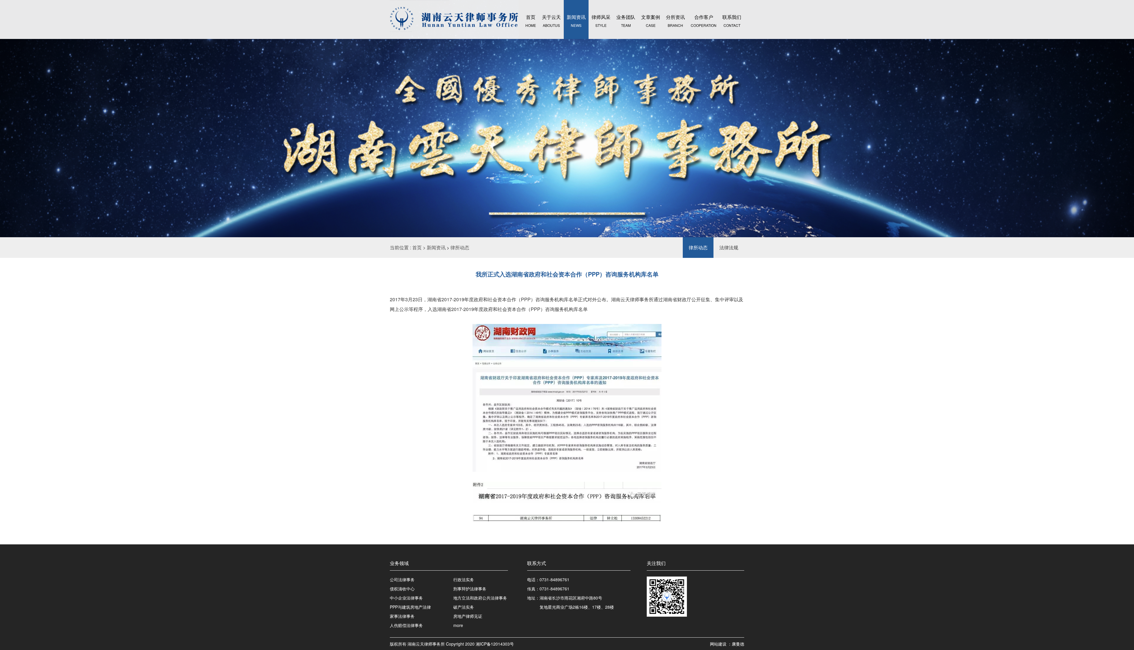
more (458, 625)
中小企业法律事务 (406, 598)
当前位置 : (401, 247)
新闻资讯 (436, 247)
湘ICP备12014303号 (495, 644)
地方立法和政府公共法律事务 (480, 598)
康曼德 (738, 644)
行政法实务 (463, 579)
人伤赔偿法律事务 (406, 625)
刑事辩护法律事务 (469, 589)
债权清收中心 (402, 589)
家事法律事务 (402, 616)
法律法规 (728, 247)
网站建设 (719, 644)
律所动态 (459, 247)
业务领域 (399, 563)
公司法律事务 (402, 579)
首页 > (419, 247)
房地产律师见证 (467, 616)
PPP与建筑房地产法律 (410, 607)
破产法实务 (463, 607)
